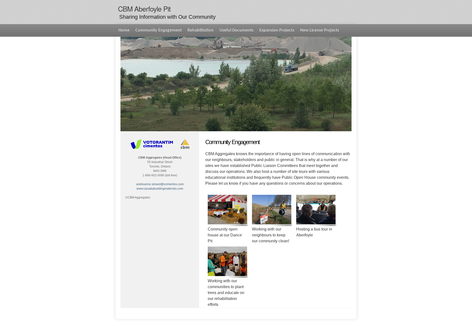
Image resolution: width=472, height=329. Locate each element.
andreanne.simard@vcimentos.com (160, 184)
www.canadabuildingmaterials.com (159, 188)
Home (124, 30)
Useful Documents (236, 30)
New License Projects (319, 30)
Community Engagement (158, 30)
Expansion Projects (276, 30)
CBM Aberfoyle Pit (144, 8)
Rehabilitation (201, 30)
